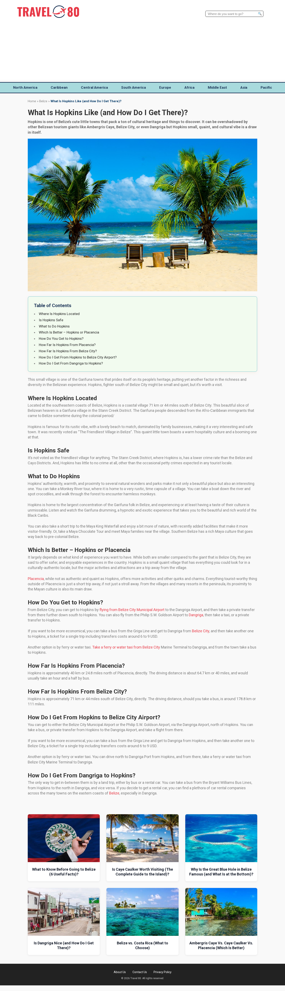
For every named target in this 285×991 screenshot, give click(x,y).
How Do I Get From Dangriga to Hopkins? (71, 363)
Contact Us (139, 972)
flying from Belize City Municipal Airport (132, 610)
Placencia (36, 578)
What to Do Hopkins (54, 326)
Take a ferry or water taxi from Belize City (126, 647)
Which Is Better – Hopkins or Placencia (69, 332)
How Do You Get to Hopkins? (61, 338)
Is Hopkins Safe (51, 320)
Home (32, 101)
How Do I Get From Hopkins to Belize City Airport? (78, 357)
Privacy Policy (163, 972)
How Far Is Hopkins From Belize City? (68, 351)
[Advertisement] (142, 51)
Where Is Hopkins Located (59, 314)
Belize (43, 101)
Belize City (200, 631)
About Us (120, 972)
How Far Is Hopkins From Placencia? (67, 345)
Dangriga (196, 615)
